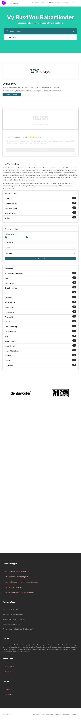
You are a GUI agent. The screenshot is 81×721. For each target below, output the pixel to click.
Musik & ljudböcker (12, 351)
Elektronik (8, 298)
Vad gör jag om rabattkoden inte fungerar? (18, 629)
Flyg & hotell (9, 307)
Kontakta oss (9, 672)
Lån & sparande (10, 331)
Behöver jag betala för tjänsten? (14, 619)
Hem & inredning (11, 327)
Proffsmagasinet (11, 208)
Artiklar (74, 3)
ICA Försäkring (10, 213)
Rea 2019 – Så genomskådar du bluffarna (19, 592)
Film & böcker (10, 302)
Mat (6, 336)
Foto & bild (9, 317)
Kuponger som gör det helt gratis (16, 577)
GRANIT (8, 199)
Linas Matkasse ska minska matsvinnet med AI (21, 582)
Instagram (8, 694)
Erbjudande (18, 137)
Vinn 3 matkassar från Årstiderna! (17, 571)
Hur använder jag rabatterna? (13, 614)
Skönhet (8, 356)
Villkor (26, 137)
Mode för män (10, 346)
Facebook (8, 689)
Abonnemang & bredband (14, 273)
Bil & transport (10, 283)
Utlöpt (9, 137)
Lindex (7, 218)
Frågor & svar (9, 666)
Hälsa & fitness (10, 322)
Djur (6, 293)
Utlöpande (58, 3)
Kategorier (66, 3)
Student (7, 360)
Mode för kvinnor (11, 341)
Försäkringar (9, 312)
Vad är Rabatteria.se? (10, 609)
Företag (8, 248)
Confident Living (11, 203)
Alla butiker (35, 3)
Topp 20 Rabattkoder (47, 3)
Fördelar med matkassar (13, 587)
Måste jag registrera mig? (12, 624)
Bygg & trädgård (11, 288)
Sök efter (9, 253)
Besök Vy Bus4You (12, 94)
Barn (6, 278)
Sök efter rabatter (40, 259)
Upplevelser (9, 365)
